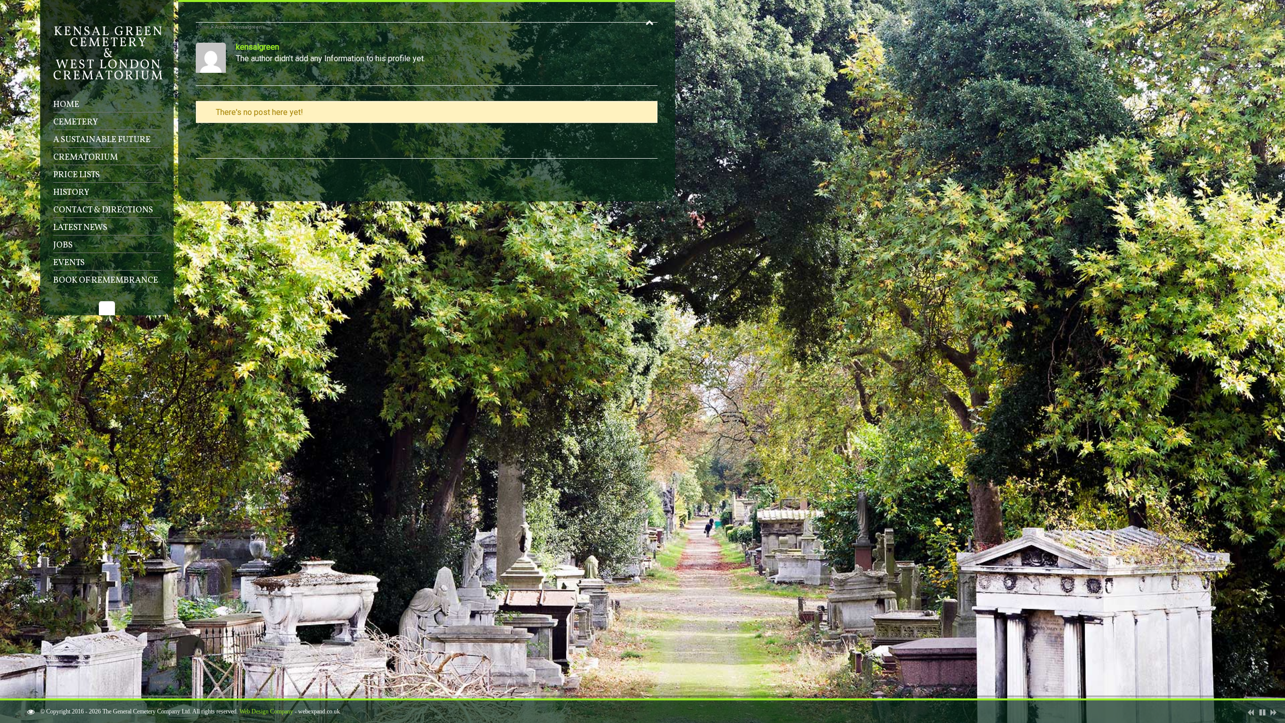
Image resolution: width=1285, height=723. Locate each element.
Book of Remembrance (105, 280)
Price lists (76, 175)
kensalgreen (257, 47)
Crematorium (85, 157)
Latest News (80, 227)
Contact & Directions (103, 210)
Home (66, 104)
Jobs (63, 245)
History (71, 192)
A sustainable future (102, 140)
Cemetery (75, 122)
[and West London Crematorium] (108, 77)
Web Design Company (266, 711)
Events (69, 263)
